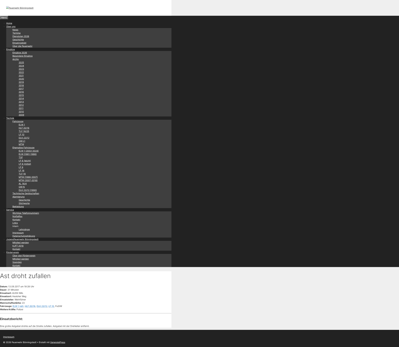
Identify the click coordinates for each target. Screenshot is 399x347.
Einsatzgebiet (19, 42)
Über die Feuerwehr (22, 46)
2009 (21, 114)
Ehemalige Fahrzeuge (23, 147)
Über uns (10, 26)
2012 (21, 105)
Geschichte (18, 39)
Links (15, 223)
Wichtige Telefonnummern (25, 213)
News (15, 29)
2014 (21, 98)
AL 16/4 (23, 183)
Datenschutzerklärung (23, 236)
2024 (21, 65)
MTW (21, 144)
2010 (21, 111)
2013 (21, 101)
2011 (21, 108)
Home (9, 23)
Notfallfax (17, 216)
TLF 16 (22, 173)
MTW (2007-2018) (28, 180)
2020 (21, 78)
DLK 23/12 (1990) (28, 190)
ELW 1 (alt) (18, 306)
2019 (21, 82)
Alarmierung (18, 196)
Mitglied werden (20, 242)
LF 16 (21, 170)
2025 (21, 62)
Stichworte (24, 203)
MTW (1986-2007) (28, 177)
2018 (21, 85)
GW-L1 (22, 141)
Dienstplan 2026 (20, 36)
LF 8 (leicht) (25, 160)
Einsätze (10, 49)
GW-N (22, 187)
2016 (21, 92)
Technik (10, 118)
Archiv (15, 59)
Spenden (17, 262)
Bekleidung (18, 206)
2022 (21, 72)
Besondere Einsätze (22, 56)
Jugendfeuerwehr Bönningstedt (22, 239)
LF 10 (21, 134)
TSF (21, 157)
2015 (21, 95)
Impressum (18, 232)
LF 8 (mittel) (25, 164)
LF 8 (21, 167)
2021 (21, 75)
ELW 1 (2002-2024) (29, 150)
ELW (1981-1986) (28, 154)
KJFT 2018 (18, 245)
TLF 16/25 (24, 131)
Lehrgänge (24, 229)
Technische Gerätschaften (25, 193)
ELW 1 (22, 124)
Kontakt (16, 219)
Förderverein (12, 252)
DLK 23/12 (24, 137)
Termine (16, 33)
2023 (21, 69)
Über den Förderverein (23, 255)
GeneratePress (57, 342)
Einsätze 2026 (19, 52)
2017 (21, 88)
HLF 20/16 (24, 128)
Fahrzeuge (17, 121)
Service (10, 209)
